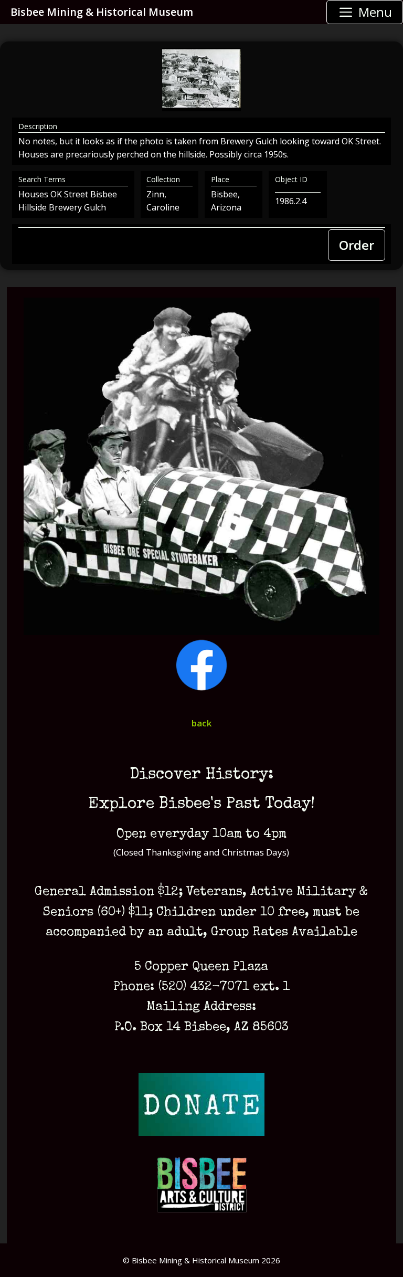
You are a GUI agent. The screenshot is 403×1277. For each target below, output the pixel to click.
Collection (163, 179)
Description (37, 126)
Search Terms (42, 179)
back (201, 723)
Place (220, 179)
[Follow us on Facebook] (201, 688)
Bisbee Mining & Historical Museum (101, 12)
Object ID (291, 179)
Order (356, 245)
